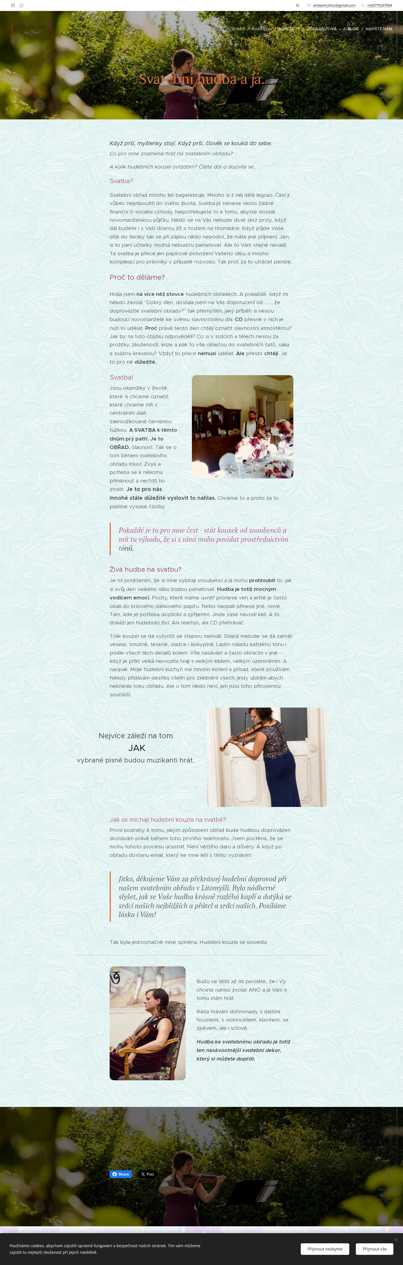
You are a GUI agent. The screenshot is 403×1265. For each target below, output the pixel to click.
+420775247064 (379, 5)
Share (123, 1174)
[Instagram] (21, 5)
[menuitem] (240, 29)
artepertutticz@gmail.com (334, 5)
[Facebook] (13, 5)
